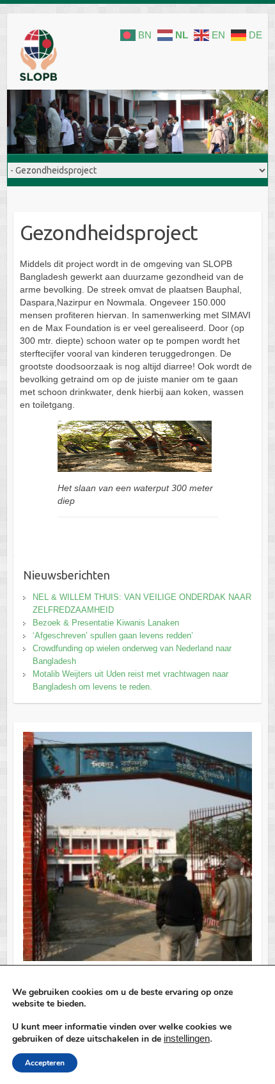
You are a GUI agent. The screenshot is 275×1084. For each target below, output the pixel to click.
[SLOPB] (38, 57)
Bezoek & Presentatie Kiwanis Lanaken (106, 622)
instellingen (187, 1038)
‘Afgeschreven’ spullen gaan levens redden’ (113, 635)
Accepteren (45, 1063)
